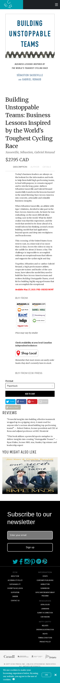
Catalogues (45, 604)
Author (34, 167)
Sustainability (15, 584)
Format (9, 381)
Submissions (45, 588)
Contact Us (15, 600)
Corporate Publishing (45, 580)
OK (46, 675)
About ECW (15, 576)
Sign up (30, 547)
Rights (45, 634)
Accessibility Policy (15, 580)
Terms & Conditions (45, 638)
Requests (45, 625)
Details (47, 167)
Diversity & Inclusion (15, 588)
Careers (15, 596)
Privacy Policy (45, 642)
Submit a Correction (45, 613)
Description (20, 167)
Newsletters (45, 584)
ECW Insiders (45, 617)
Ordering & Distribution (45, 629)
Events (45, 576)
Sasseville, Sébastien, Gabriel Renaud (30, 152)
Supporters (15, 592)
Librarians (45, 609)
